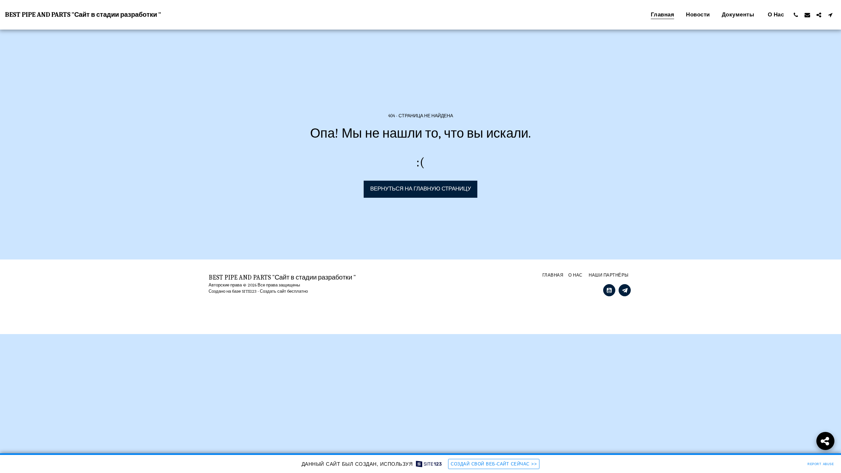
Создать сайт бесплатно (284, 291)
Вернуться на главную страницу (420, 189)
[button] (795, 15)
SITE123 (249, 291)
